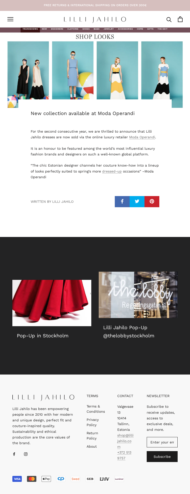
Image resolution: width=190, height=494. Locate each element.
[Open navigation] (10, 19)
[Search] (169, 19)
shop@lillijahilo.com (125, 441)
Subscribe (162, 457)
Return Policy (92, 435)
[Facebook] (14, 454)
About (92, 446)
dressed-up (112, 171)
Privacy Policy (93, 422)
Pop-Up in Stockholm (43, 336)
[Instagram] (25, 454)
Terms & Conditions (96, 408)
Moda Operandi (142, 137)
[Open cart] (180, 19)
